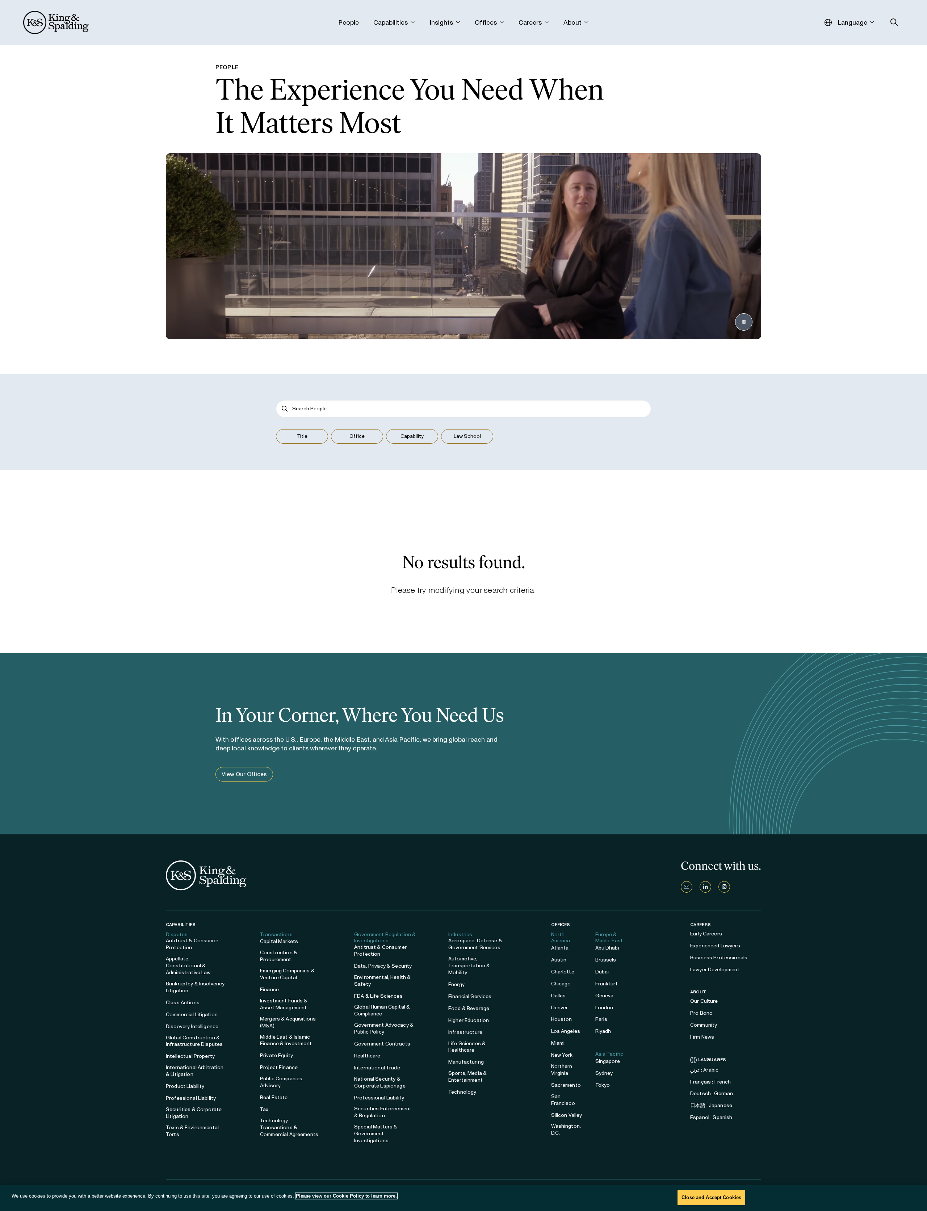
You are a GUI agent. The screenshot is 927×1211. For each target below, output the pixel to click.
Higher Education (468, 1020)
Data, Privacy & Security (383, 966)
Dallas (558, 996)
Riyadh (603, 1031)
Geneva (604, 996)
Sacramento (566, 1085)
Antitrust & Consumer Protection (192, 944)
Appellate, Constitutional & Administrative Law (188, 966)
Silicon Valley (566, 1115)
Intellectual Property (190, 1056)
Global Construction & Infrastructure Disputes (194, 1041)
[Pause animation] (743, 322)
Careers (700, 924)
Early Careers (706, 934)
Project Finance (279, 1067)
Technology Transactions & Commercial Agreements (289, 1127)
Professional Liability (191, 1098)
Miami (558, 1043)
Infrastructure (465, 1032)
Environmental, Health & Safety (382, 980)
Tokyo (602, 1085)
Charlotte (562, 972)
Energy (456, 984)
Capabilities (181, 924)
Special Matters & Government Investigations (375, 1134)
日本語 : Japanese (711, 1105)
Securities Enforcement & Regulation (382, 1112)
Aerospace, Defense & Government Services (475, 944)
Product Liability (185, 1086)
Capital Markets (279, 941)
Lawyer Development (715, 970)
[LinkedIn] (705, 887)
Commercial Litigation (192, 1014)
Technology (462, 1092)
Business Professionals (718, 958)
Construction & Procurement (278, 956)
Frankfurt (606, 984)
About (698, 991)
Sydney (604, 1073)
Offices (560, 924)
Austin (559, 960)
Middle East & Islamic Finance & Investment (286, 1040)
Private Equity (276, 1055)
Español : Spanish (711, 1117)
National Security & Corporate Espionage (380, 1082)
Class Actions (183, 1003)
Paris (601, 1019)
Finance (269, 989)
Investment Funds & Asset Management (284, 1004)
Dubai (602, 972)
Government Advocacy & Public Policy (384, 1028)
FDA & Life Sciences (378, 996)
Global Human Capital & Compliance (382, 1010)
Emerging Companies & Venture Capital (287, 974)
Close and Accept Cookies (711, 1197)
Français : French (710, 1082)
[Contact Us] (686, 887)
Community (703, 1025)
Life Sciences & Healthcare (467, 1046)
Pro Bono (701, 1013)
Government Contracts (382, 1044)
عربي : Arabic (704, 1070)
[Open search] (894, 22)
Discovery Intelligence (192, 1026)
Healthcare (367, 1056)
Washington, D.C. (566, 1129)
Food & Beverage (468, 1008)
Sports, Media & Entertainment (467, 1076)
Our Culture (704, 1001)
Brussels (605, 960)
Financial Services (470, 996)
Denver (559, 1008)
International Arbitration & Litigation (195, 1070)
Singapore (607, 1061)
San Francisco (563, 1099)
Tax (264, 1109)
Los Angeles (565, 1031)
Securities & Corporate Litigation (194, 1112)
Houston (561, 1019)
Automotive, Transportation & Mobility (469, 966)
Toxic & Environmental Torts (192, 1130)
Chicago (561, 984)
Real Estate (274, 1097)
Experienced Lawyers (715, 946)
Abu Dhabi (607, 948)
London (604, 1008)
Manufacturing (466, 1062)
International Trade (377, 1068)
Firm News (702, 1037)
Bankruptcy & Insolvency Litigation (195, 987)
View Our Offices (244, 774)
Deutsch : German (711, 1093)
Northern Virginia (561, 1069)
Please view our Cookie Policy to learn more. (346, 1196)
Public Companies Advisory (281, 1082)
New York (562, 1055)
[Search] (284, 408)
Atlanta (560, 948)
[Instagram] (724, 887)
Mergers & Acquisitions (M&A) (288, 1022)
